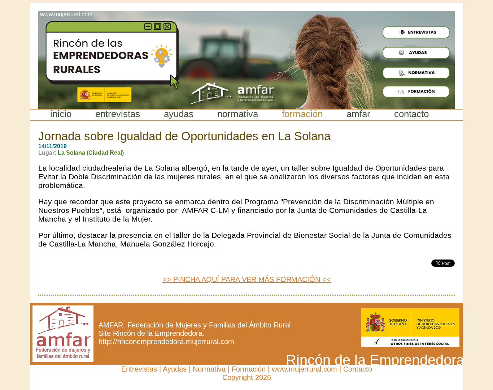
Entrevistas (139, 369)
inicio (60, 113)
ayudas (178, 113)
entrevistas (117, 113)
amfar (358, 113)
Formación (249, 369)
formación (302, 113)
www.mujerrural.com (304, 369)
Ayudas (175, 369)
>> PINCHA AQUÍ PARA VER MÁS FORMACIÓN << (246, 279)
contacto (411, 113)
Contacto (357, 369)
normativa (237, 113)
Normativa (209, 369)
